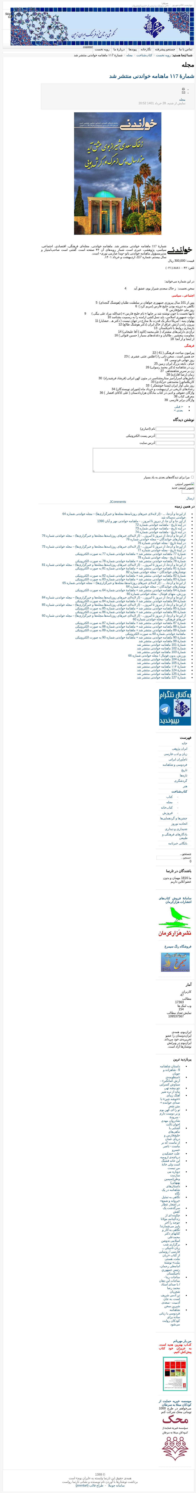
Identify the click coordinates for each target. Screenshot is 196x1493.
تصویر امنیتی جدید (183, 487)
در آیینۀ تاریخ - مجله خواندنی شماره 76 (162, 543)
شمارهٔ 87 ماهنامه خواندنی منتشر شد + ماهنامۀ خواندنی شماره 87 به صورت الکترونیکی (130, 623)
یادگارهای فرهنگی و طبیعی (175, 836)
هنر (185, 786)
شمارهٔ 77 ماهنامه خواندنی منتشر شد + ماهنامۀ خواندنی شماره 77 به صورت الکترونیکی (130, 553)
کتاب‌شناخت (144, 55)
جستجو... (185, 853)
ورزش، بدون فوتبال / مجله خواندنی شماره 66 (157, 655)
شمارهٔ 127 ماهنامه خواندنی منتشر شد (161, 677)
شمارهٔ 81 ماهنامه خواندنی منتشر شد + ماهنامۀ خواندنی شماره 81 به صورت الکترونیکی (130, 568)
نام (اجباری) (147, 428)
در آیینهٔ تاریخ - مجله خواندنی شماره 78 (162, 557)
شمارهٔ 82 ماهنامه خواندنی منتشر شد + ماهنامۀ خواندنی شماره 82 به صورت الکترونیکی (130, 575)
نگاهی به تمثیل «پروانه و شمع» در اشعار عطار (170, 1200)
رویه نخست (163, 55)
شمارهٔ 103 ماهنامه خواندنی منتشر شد (161, 652)
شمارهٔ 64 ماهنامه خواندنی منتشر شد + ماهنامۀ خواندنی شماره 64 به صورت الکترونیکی (130, 590)
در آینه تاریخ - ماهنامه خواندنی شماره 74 (160, 532)
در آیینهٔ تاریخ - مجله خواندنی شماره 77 (162, 550)
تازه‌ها (183, 775)
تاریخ (184, 770)
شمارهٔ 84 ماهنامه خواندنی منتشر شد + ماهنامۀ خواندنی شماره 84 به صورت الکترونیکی (130, 601)
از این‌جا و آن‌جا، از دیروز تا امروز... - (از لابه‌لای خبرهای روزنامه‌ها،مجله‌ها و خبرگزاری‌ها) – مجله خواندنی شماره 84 (114, 597)
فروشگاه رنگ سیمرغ (178, 946)
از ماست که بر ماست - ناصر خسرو (170, 1146)
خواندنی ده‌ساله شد (173, 517)
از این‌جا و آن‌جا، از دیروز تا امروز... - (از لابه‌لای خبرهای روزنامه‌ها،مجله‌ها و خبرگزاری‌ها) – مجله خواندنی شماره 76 (114, 535)
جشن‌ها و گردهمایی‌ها (173, 818)
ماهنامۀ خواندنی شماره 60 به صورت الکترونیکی (155, 633)
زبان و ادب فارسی (175, 754)
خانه (184, 743)
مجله (129, 55)
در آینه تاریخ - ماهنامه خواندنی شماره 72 (160, 524)
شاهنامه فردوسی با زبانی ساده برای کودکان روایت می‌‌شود (169, 1317)
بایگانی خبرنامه (177, 843)
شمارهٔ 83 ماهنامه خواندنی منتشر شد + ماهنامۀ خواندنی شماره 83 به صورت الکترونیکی (130, 579)
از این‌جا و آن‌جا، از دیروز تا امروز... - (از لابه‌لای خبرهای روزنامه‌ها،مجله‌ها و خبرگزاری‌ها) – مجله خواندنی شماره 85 (114, 604)
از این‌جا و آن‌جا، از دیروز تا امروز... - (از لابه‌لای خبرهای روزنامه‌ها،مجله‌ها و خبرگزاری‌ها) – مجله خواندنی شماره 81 (114, 564)
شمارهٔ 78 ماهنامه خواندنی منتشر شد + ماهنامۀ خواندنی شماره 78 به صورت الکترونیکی (130, 561)
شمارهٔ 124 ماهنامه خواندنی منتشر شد (161, 670)
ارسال (190, 498)
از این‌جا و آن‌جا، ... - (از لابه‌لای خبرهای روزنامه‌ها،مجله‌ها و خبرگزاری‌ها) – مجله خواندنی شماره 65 (124, 583)
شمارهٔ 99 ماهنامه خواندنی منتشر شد (162, 641)
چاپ (183, 89)
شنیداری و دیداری (176, 829)
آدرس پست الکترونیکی (140, 435)
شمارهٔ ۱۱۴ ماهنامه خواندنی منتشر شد (161, 666)
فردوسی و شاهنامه (175, 764)
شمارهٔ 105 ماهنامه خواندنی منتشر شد (161, 663)
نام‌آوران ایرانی (178, 759)
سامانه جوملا (116, 1485)
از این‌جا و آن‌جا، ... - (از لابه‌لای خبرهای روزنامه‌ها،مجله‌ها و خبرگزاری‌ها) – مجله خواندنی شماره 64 (124, 513)
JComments (118, 501)
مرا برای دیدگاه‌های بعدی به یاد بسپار (167, 477)
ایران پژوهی (179, 748)
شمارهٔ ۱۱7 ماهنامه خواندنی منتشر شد (151, 76)
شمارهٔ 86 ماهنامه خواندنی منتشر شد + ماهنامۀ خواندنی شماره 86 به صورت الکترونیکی (130, 612)
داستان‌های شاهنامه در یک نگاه (171, 1190)
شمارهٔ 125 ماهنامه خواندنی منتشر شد (161, 673)
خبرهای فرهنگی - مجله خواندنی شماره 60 (159, 619)
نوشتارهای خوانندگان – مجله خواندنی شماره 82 (156, 572)
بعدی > (178, 410)
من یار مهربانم (182, 1341)
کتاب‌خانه (167, 807)
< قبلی (178, 406)
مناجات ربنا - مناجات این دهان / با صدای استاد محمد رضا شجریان (169, 1284)
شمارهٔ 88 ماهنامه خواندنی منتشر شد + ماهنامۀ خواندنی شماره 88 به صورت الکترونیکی (130, 626)
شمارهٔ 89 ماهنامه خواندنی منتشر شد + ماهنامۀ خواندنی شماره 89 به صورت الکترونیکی (130, 630)
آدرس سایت (147, 442)
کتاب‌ (169, 796)
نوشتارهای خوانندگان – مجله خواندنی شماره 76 (156, 539)
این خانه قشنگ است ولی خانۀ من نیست (170, 1164)
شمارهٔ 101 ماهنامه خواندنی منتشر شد (161, 644)
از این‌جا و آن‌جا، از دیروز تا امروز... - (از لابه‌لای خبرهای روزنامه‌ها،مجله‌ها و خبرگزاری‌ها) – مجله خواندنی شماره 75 (114, 546)
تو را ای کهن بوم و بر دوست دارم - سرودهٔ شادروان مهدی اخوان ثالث (170, 1117)
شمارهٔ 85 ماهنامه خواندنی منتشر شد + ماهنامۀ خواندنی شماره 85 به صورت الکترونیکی (130, 608)
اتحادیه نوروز (179, 823)
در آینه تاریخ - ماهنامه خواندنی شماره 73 (160, 528)
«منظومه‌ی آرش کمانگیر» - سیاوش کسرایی (169, 1081)
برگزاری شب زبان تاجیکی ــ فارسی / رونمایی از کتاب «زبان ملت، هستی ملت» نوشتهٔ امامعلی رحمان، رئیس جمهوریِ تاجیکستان (169, 1259)
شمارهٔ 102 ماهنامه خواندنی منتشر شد (161, 648)
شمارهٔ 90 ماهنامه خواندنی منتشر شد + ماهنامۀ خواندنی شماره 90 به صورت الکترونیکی (130, 637)
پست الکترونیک (183, 92)
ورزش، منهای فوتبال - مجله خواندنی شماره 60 (156, 593)
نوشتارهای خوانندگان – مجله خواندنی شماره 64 (156, 586)
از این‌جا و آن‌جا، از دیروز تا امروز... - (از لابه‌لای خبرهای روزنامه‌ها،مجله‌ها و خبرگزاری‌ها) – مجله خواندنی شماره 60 (114, 615)
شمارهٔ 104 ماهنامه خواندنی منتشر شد (161, 659)
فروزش (168, 813)
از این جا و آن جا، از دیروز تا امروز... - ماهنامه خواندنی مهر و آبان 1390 (141, 521)
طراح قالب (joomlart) (89, 1485)
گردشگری (180, 780)
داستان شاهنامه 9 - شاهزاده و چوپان (170, 1070)
